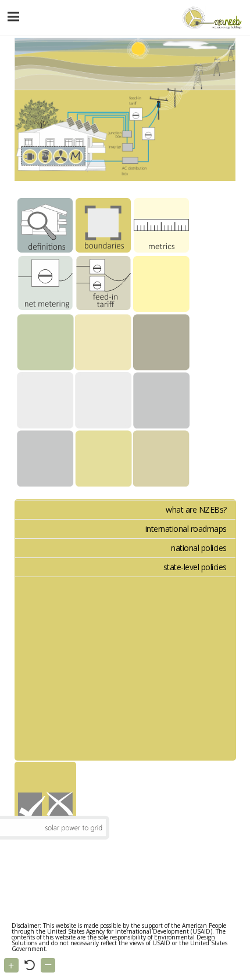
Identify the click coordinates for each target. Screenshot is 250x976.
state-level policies (195, 566)
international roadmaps (186, 528)
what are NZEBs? (196, 509)
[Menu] (14, 16)
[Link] (210, 17)
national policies (199, 547)
